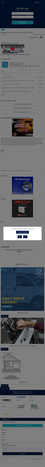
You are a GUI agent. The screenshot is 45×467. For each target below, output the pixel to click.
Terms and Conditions (22, 232)
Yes (19, 236)
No (25, 236)
